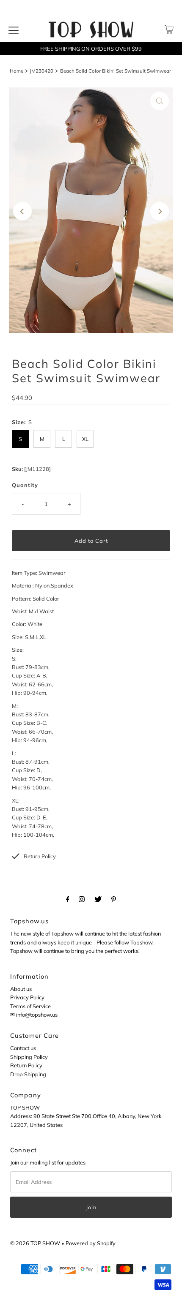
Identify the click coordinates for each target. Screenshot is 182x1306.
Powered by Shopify (91, 1243)
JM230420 (41, 71)
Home (16, 71)
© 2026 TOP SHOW (35, 1243)
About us (21, 988)
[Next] (159, 211)
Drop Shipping (28, 1074)
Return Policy (26, 1065)
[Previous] (22, 211)
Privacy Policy (27, 997)
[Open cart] (169, 29)
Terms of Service (30, 1006)
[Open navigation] (13, 29)
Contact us (23, 1048)
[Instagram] (82, 899)
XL (85, 438)
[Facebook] (67, 899)
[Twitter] (98, 899)
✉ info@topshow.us (34, 1014)
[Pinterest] (113, 899)
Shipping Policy (29, 1056)
